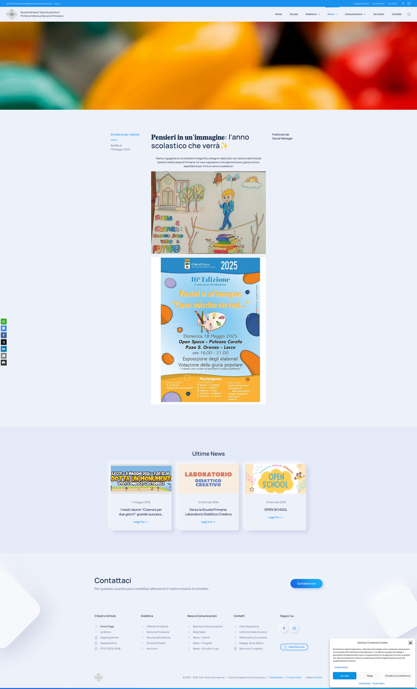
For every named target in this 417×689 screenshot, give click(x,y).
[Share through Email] (4, 356)
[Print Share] (4, 363)
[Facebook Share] (4, 335)
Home (278, 14)
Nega (370, 675)
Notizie (134, 134)
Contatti (392, 3)
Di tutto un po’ (120, 134)
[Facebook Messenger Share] (4, 328)
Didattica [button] (311, 14)
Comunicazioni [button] (353, 14)
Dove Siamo (378, 3)
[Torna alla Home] (12, 14)
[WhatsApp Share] (4, 321)
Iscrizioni (379, 14)
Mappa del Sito (361, 3)
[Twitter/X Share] (4, 342)
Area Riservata (296, 646)
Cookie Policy (365, 683)
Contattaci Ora (306, 583)
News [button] (331, 14)
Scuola (294, 14)
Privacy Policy (379, 683)
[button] (410, 642)
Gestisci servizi (341, 667)
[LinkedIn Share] (4, 349)
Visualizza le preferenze (397, 675)
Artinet (318, 677)
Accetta (345, 675)
